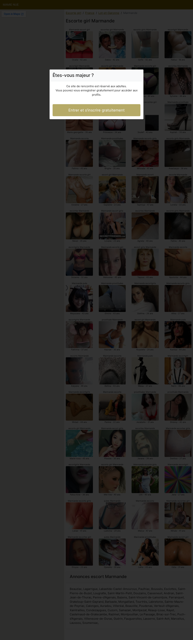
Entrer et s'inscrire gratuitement (96, 110)
